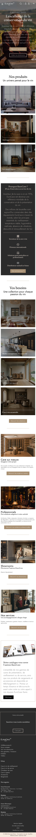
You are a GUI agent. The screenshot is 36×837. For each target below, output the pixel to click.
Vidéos (3, 756)
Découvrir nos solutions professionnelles (18, 527)
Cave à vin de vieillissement (9, 766)
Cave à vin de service (7, 768)
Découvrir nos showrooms (18, 577)
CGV (18, 828)
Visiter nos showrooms (18, 55)
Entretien (3, 754)
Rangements (4, 777)
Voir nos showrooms (7, 749)
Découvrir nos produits (18, 49)
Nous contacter (5, 747)
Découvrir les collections (18, 421)
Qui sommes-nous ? (18, 271)
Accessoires (4, 775)
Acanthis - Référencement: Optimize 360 (21, 834)
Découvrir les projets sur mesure (18, 473)
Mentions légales (18, 823)
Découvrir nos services (18, 627)
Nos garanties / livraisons (8, 751)
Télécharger (8, 697)
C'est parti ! (18, 731)
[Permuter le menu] (2, 4)
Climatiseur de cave (7, 770)
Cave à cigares (5, 772)
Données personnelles (18, 826)
